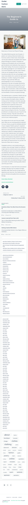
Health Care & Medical (8, 280)
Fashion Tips (5, 271)
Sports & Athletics (6, 302)
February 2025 (6, 339)
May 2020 (5, 408)
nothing (4, 459)
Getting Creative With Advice (9, 227)
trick (4, 469)
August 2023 (5, 364)
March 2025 (5, 337)
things (14, 467)
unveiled (5, 472)
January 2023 (5, 377)
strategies (5, 467)
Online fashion (6, 291)
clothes (15, 441)
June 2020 (5, 406)
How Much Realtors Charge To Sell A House (12, 241)
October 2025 (6, 324)
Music (4, 289)
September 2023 (6, 362)
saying (23, 461)
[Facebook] (4, 485)
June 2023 (5, 368)
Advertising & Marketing (8, 255)
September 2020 (6, 400)
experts (9, 450)
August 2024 (5, 349)
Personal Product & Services (9, 293)
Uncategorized (6, 308)
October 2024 (6, 346)
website (19, 472)
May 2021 (5, 386)
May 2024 (5, 355)
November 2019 (6, 419)
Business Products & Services (9, 260)
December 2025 (6, 320)
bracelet (15, 438)
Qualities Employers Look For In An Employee (12, 250)
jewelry (6, 456)
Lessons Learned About (7, 182)
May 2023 (5, 370)
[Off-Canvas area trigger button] (25, 4)
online (11, 458)
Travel (4, 306)
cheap (6, 441)
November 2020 (6, 397)
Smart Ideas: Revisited (7, 179)
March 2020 (5, 411)
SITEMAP (20, 497)
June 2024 (5, 353)
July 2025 (5, 329)
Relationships (6, 298)
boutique (7, 438)
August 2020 (5, 402)
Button (18, 3)
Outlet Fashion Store (5, 4)
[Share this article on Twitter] (6, 186)
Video (4, 309)
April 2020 (5, 410)
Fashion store (6, 269)
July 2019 (5, 426)
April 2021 (5, 388)
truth (8, 469)
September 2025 (6, 326)
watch (11, 472)
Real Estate (5, 297)
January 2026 (5, 319)
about (7, 435)
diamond (6, 447)
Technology (5, 304)
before (15, 435)
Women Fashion (6, 313)
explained (14, 450)
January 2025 (5, 340)
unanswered (14, 469)
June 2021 (5, 384)
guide (19, 453)
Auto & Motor (6, 258)
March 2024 (5, 359)
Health (4, 277)
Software (5, 300)
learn (13, 456)
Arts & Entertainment (7, 257)
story (20, 464)
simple (15, 464)
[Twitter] (7, 485)
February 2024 (6, 360)
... (19, 212)
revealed (12, 462)
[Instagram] (11, 485)
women (7, 475)
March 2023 (5, 373)
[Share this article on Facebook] (3, 186)
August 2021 (5, 380)
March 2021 (5, 390)
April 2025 (5, 335)
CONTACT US (8, 497)
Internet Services (6, 284)
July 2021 (5, 382)
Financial (5, 273)
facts (4, 453)
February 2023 (6, 375)
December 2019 (6, 417)
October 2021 (6, 379)
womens (16, 475)
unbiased (21, 469)
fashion (11, 453)
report (5, 462)
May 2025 (5, 333)
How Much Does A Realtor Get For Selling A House (13, 248)
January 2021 (5, 393)
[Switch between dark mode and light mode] (22, 4)
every (20, 447)
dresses (14, 447)
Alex (11, 22)
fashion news (6, 268)
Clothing (4, 262)
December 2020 (6, 395)
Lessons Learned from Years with (10, 218)
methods (19, 456)
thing (10, 467)
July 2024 (5, 351)
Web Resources (6, 311)
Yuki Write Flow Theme (16, 500)
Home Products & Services (8, 282)
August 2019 (5, 424)
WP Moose (6, 501)
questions (21, 459)
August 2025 (5, 328)
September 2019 (6, 422)
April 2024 (5, 357)
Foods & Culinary (6, 275)
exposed (20, 450)
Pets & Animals (6, 295)
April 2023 (5, 371)
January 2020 (5, 415)
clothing (7, 444)
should (10, 464)
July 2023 (5, 366)
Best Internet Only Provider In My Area (11, 243)
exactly (4, 450)
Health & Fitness (6, 278)
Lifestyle (4, 288)
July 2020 (5, 404)
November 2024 (6, 344)
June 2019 (5, 428)
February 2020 (6, 413)
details (16, 444)
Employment (5, 266)
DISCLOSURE (14, 497)
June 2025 (5, 331)
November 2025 (6, 322)
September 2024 (6, 348)
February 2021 (6, 391)
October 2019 (6, 420)
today (19, 467)
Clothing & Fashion (7, 264)
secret (4, 464)
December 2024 (6, 342)
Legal (4, 286)
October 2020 (6, 399)
